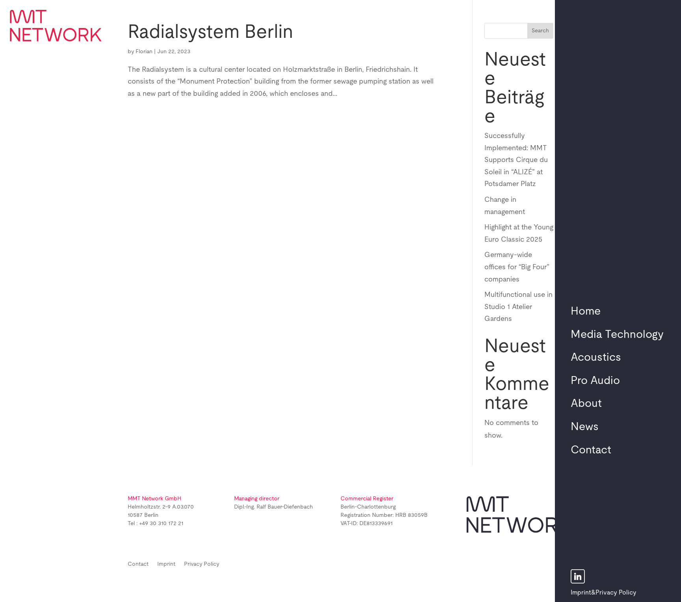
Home (586, 311)
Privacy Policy (615, 592)
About (586, 403)
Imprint (581, 592)
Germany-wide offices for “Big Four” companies (516, 267)
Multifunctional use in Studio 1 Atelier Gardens (518, 306)
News (585, 426)
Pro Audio (595, 380)
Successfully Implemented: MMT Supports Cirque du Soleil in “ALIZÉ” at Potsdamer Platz (516, 160)
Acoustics (596, 357)
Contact (591, 450)
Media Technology (617, 334)
